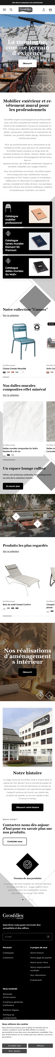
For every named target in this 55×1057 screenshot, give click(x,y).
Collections (8, 957)
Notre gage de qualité (40, 957)
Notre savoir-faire (39, 962)
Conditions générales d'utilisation (13, 1003)
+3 (22, 372)
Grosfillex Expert (9, 365)
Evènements (36, 980)
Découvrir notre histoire (27, 807)
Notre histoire (37, 953)
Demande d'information (9, 995)
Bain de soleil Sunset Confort (17, 604)
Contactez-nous (14, 841)
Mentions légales (11, 1010)
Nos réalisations (38, 975)
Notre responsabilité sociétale (40, 969)
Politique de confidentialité (9, 1016)
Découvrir (27, 63)
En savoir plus (13, 486)
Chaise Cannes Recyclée (14, 368)
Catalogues (8, 953)
